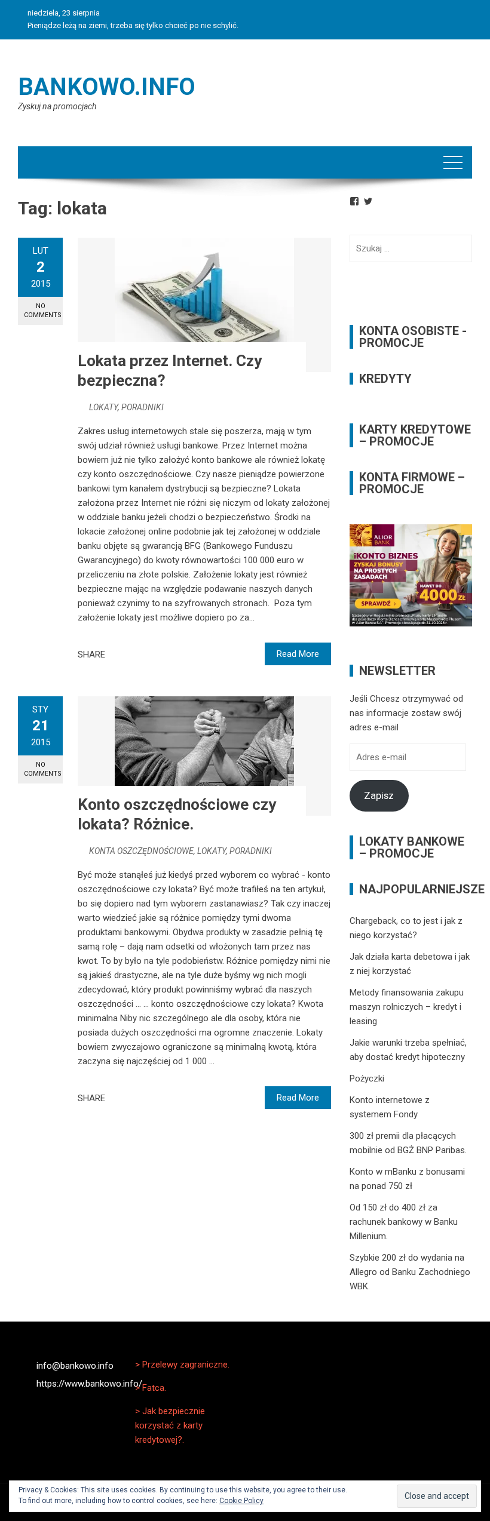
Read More (298, 654)
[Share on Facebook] (117, 654)
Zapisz (379, 795)
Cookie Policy (241, 1501)
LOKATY (103, 407)
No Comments (43, 310)
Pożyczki (367, 1078)
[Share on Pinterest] (144, 654)
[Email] (157, 654)
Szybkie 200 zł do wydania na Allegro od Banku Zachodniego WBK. (410, 1272)
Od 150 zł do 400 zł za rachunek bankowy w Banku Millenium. (404, 1222)
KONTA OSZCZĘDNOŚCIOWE (141, 851)
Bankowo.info (106, 87)
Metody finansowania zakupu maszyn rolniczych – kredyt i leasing (407, 1007)
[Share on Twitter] (130, 654)
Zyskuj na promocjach (57, 106)
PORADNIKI (142, 407)
